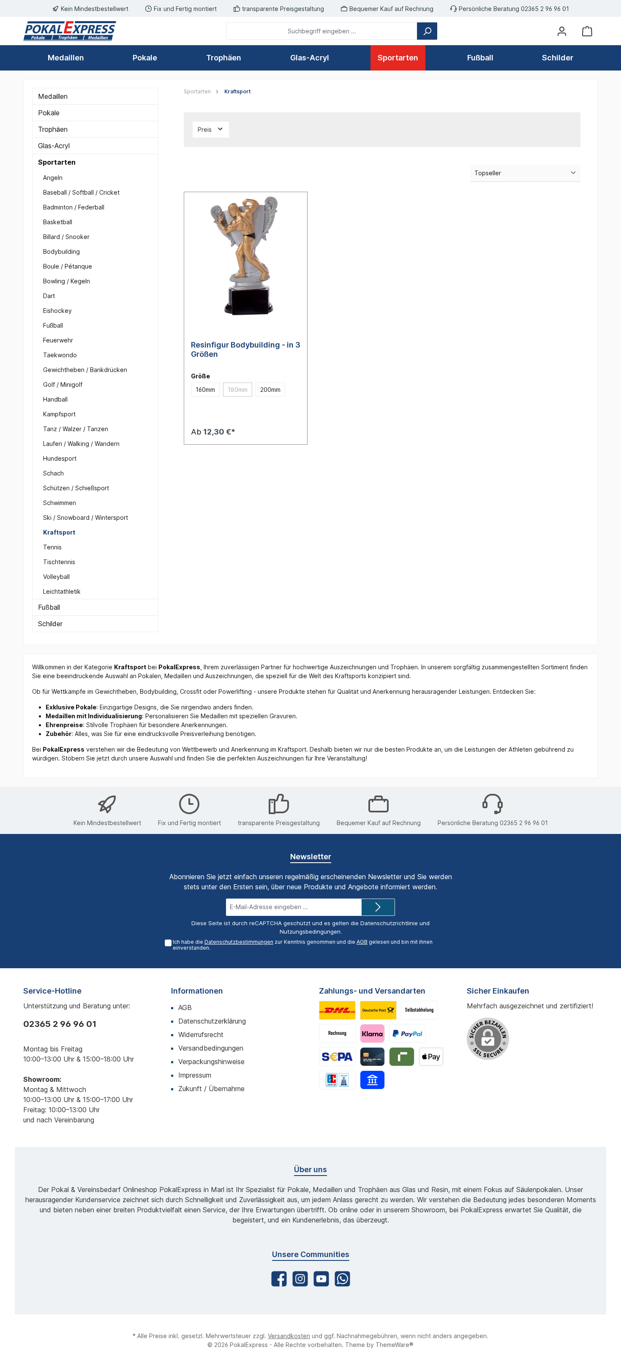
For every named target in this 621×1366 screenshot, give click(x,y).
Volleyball (56, 576)
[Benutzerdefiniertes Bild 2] (378, 1010)
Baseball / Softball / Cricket (81, 192)
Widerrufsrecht (200, 1034)
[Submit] (378, 907)
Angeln (53, 177)
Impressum (194, 1075)
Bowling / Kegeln (66, 281)
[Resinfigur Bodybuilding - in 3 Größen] (245, 255)
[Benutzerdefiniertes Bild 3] (419, 1010)
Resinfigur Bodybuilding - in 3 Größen (245, 349)
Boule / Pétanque (67, 266)
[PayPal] (407, 1033)
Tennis (52, 547)
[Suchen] (427, 31)
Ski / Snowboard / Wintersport (85, 517)
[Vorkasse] (337, 1056)
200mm (270, 389)
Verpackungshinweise (211, 1061)
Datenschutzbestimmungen (238, 942)
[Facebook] (279, 1278)
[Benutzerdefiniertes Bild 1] (337, 1010)
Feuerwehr (58, 340)
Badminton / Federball (73, 207)
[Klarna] (372, 1033)
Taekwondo (60, 354)
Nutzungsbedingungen (310, 931)
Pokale (49, 113)
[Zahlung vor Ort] (337, 1079)
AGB (362, 942)
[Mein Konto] (561, 31)
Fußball (53, 325)
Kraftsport (59, 532)
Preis (205, 129)
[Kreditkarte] (372, 1056)
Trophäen (53, 129)
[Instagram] (300, 1278)
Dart (49, 295)
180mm (240, 391)
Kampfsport (59, 414)
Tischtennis (59, 561)
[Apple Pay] (431, 1056)
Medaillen (53, 96)
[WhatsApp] (342, 1278)
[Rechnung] (337, 1033)
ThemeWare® (395, 1344)
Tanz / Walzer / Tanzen (75, 428)
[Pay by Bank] (372, 1079)
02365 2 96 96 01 (59, 1024)
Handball (55, 399)
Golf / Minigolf (62, 384)
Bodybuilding (61, 251)
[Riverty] (401, 1056)
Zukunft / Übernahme (211, 1088)
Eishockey (57, 310)
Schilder (50, 623)
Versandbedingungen (210, 1048)
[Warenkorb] (587, 31)
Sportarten (57, 162)
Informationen (197, 990)
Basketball (57, 221)
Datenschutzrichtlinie (389, 923)
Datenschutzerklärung (212, 1021)
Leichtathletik (62, 591)
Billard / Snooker (66, 236)
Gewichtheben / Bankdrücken (85, 369)
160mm (205, 389)
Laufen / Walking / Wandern (81, 443)
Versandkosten (289, 1335)
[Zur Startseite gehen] (69, 31)
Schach (53, 473)
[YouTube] (321, 1278)
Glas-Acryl (54, 145)
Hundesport (59, 458)
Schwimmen (59, 502)
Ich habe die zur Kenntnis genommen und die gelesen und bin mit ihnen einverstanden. (303, 945)
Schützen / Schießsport (76, 488)
